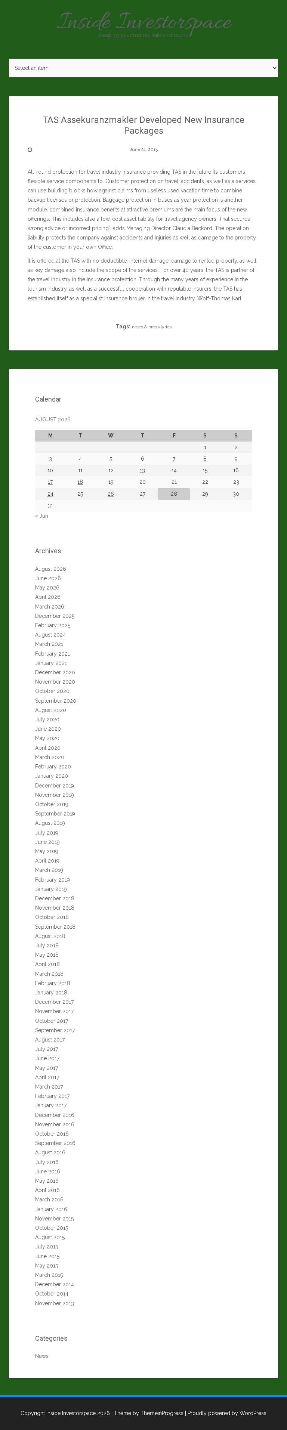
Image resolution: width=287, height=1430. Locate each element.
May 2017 (46, 1068)
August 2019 (50, 823)
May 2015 (46, 1266)
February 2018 (52, 983)
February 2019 (52, 880)
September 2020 (55, 701)
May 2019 (46, 851)
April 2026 (48, 597)
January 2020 (51, 776)
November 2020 (55, 682)
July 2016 (47, 1162)
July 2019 (46, 833)
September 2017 (55, 1030)
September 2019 (55, 814)
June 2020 (48, 729)
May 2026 (47, 588)
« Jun (41, 516)
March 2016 (49, 1199)
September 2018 (55, 927)
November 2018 (54, 908)
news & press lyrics (152, 326)
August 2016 (50, 1152)
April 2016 (47, 1190)
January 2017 (51, 1105)
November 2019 (54, 795)
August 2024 (50, 635)
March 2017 (49, 1087)
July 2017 (46, 1049)
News (42, 1356)
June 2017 (47, 1058)
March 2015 (49, 1275)
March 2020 (49, 757)
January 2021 (51, 663)
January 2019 (51, 889)
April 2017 (47, 1077)
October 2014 (51, 1294)
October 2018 (52, 917)
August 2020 (50, 710)
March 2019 (49, 870)
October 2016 (52, 1134)
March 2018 (49, 974)
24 (50, 494)
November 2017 (54, 1011)
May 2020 (47, 738)
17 (50, 482)
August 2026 (50, 569)
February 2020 (53, 767)
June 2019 (47, 842)
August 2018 (50, 936)
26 (111, 494)
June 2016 (47, 1171)
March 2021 (49, 644)
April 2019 (47, 861)
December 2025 (54, 616)
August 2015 (50, 1237)
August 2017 (50, 1040)
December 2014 (54, 1284)
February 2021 (52, 654)
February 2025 (52, 625)
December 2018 (54, 898)
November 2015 (54, 1219)
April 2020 (48, 748)
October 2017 (51, 1021)
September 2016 (55, 1143)
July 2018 (47, 945)
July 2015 (46, 1247)
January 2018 (51, 993)
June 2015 (47, 1256)
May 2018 (47, 955)
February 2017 (52, 1096)
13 (142, 470)
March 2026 (49, 607)
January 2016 (51, 1209)
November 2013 (54, 1303)
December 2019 (54, 786)
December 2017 (54, 1002)
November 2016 (54, 1124)
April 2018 (47, 964)
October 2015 (51, 1228)
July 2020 (47, 719)
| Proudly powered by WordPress (225, 1413)
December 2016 (54, 1115)
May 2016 (47, 1181)
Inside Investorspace (143, 23)
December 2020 (55, 672)
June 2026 (48, 578)
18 (80, 482)
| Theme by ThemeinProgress (147, 1413)
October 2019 (51, 804)
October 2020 (52, 691)
